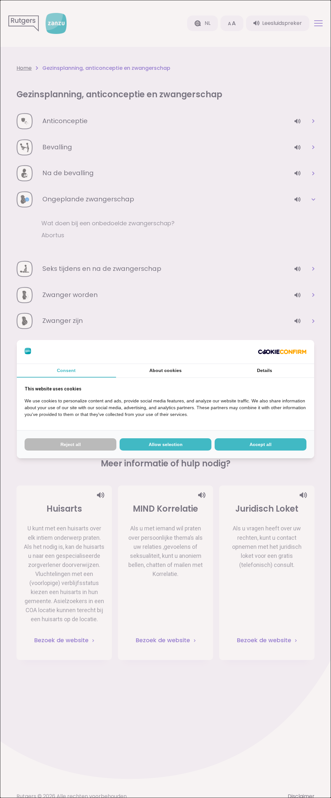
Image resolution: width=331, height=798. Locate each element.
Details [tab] (264, 370)
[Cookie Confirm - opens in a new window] (282, 351)
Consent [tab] (66, 370)
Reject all (70, 444)
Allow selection (166, 444)
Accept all (261, 444)
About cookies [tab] (165, 370)
